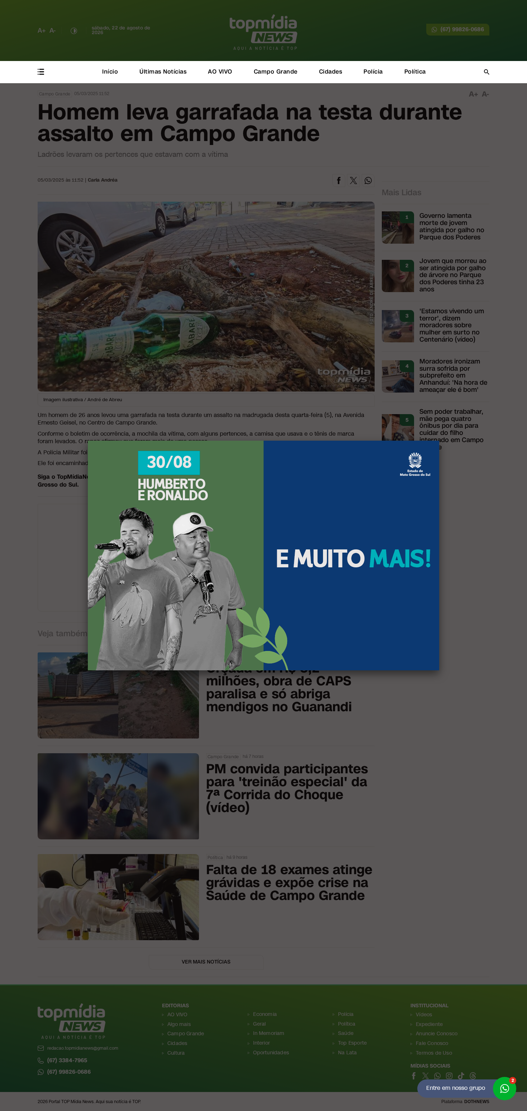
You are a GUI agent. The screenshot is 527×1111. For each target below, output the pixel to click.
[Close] (439, 440)
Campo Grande (276, 71)
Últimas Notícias (162, 71)
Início (110, 71)
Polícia (373, 71)
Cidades (330, 71)
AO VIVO (220, 71)
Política (415, 71)
